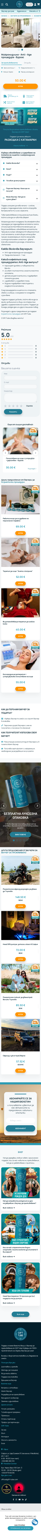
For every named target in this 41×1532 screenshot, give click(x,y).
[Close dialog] (39, 756)
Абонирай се (11, 773)
